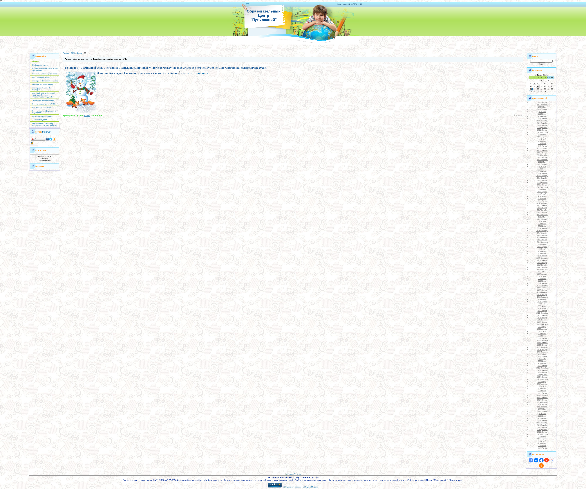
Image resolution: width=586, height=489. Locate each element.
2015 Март (542, 134)
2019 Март (542, 244)
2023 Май (542, 359)
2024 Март (542, 382)
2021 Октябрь (542, 315)
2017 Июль (542, 199)
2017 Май (542, 194)
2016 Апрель (542, 164)
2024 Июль (542, 391)
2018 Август (542, 228)
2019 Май (542, 249)
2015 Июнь (542, 141)
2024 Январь (542, 377)
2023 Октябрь (542, 370)
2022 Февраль (542, 324)
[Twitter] (50, 139)
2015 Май (542, 139)
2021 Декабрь (542, 320)
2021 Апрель (542, 301)
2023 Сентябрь (542, 368)
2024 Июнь (542, 388)
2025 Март (542, 409)
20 (531, 89)
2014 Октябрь (542, 123)
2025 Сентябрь (542, 423)
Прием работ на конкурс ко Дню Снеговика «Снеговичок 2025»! (96, 59)
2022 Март (542, 327)
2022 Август (542, 338)
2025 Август (542, 420)
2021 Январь (542, 295)
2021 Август (542, 311)
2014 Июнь (542, 114)
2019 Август (542, 256)
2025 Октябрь (542, 425)
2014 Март (542, 107)
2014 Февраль (542, 105)
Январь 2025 (541, 75)
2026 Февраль (542, 434)
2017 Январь (542, 185)
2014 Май (542, 112)
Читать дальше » (197, 73)
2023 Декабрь (542, 375)
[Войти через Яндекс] (546, 460)
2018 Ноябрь (542, 235)
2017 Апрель (542, 192)
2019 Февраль (542, 242)
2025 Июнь (542, 416)
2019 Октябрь (542, 260)
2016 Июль (542, 171)
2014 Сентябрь (542, 121)
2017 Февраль (542, 187)
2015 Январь (542, 130)
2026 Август (542, 448)
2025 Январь (542, 404)
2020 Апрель (542, 274)
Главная (66, 53)
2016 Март (542, 162)
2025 (73, 53)
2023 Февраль (542, 352)
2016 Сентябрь (542, 176)
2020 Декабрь (542, 292)
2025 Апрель (542, 411)
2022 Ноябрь (542, 345)
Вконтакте (47, 132)
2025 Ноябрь (542, 427)
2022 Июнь (542, 333)
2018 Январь (542, 212)
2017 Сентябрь (542, 203)
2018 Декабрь (542, 237)
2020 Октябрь (542, 288)
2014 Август (542, 118)
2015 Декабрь (542, 155)
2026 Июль (542, 446)
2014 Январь (542, 102)
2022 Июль (542, 336)
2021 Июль (542, 308)
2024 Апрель (542, 384)
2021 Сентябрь (542, 313)
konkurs (87, 116)
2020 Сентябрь (542, 285)
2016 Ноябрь (542, 180)
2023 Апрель (542, 356)
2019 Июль (542, 253)
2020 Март (542, 272)
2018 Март (542, 217)
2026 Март (542, 436)
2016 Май (542, 166)
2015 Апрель (542, 137)
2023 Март (542, 354)
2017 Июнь (542, 196)
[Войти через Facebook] (541, 460)
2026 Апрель (542, 439)
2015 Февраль (542, 132)
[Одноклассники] (54, 139)
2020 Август (542, 283)
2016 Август (542, 173)
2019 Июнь (542, 251)
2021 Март (542, 299)
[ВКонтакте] (47, 139)
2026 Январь (542, 432)
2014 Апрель (542, 109)
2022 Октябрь (542, 343)
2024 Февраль (542, 379)
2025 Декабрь (542, 430)
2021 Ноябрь (542, 317)
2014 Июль (542, 116)
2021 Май (542, 304)
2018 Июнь (542, 224)
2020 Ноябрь (542, 290)
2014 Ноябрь (542, 125)
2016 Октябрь (542, 178)
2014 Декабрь (542, 128)
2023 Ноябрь (542, 372)
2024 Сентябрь (542, 395)
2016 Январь (542, 157)
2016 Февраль (542, 160)
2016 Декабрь (542, 182)
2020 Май (542, 276)
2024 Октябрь (542, 398)
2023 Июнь (542, 361)
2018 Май (542, 221)
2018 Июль (542, 226)
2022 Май (542, 331)
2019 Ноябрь (542, 263)
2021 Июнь (542, 306)
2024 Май (542, 386)
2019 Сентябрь (542, 258)
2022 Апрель (542, 329)
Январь (79, 53)
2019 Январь (542, 240)
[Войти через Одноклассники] (541, 465)
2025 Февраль (542, 407)
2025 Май (542, 414)
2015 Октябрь (542, 150)
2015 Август (542, 146)
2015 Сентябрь (542, 148)
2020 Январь (542, 267)
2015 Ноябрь (542, 153)
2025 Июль (542, 418)
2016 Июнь (542, 169)
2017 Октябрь (542, 205)
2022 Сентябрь (542, 340)
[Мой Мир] (32, 143)
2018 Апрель (542, 219)
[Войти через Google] (551, 460)
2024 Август (542, 393)
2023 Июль (542, 363)
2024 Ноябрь (542, 400)
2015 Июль (542, 144)
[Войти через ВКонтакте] (536, 460)
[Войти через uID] (531, 460)
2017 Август (542, 201)
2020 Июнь (542, 279)
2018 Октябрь (542, 233)
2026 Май (542, 441)
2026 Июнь (542, 443)
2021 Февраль (542, 297)
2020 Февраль (542, 269)
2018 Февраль (542, 215)
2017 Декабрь (542, 210)
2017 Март (542, 189)
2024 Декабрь (542, 402)
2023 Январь (542, 350)
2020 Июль (542, 281)
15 (538, 86)
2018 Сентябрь (542, 231)
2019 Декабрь (542, 265)
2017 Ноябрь (542, 208)
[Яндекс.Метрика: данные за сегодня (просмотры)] (293, 474)
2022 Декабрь (542, 347)
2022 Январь (542, 322)
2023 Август (542, 366)
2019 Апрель (542, 247)
